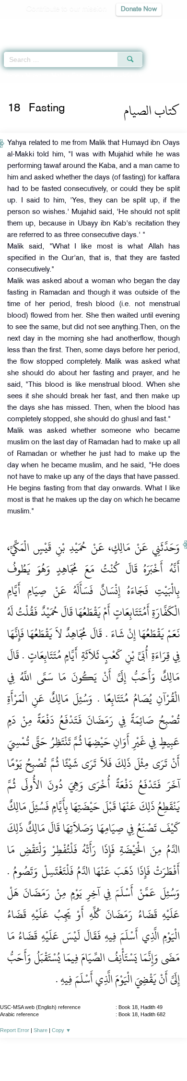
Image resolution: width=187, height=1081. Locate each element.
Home (11, 76)
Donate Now (139, 9)
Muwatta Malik (45, 76)
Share (40, 1030)
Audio (159, 27)
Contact (141, 1053)
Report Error (14, 1030)
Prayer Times (120, 27)
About (14, 1053)
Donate (171, 1053)
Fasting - (101, 76)
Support (67, 1053)
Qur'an (45, 27)
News (39, 1053)
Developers (104, 1053)
